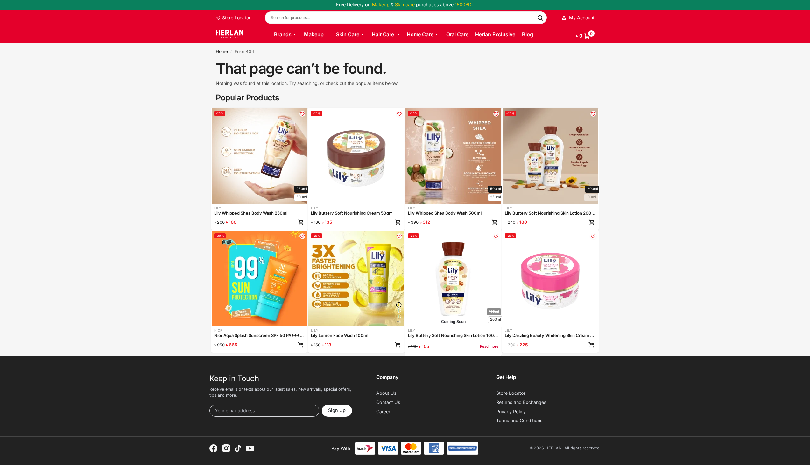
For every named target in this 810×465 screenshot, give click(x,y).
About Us (386, 393)
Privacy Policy (511, 411)
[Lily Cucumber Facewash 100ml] (399, 316)
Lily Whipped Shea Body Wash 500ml (445, 212)
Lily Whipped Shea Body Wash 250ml (250, 212)
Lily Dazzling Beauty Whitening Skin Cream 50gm (550, 335)
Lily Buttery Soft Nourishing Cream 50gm (352, 212)
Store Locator (235, 17)
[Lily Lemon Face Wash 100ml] (399, 305)
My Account (582, 17)
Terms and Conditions (519, 420)
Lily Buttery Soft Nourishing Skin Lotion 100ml (453, 335)
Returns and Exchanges (521, 402)
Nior (218, 330)
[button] (585, 35)
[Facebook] (213, 448)
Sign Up (337, 410)
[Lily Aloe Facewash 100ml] (399, 310)
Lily (218, 208)
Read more (489, 346)
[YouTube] (250, 448)
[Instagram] (226, 448)
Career (383, 411)
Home (222, 51)
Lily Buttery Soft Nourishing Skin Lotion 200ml (550, 212)
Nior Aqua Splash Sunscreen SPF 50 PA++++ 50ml (259, 335)
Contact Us (388, 402)
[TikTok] (238, 448)
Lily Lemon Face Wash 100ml (339, 335)
